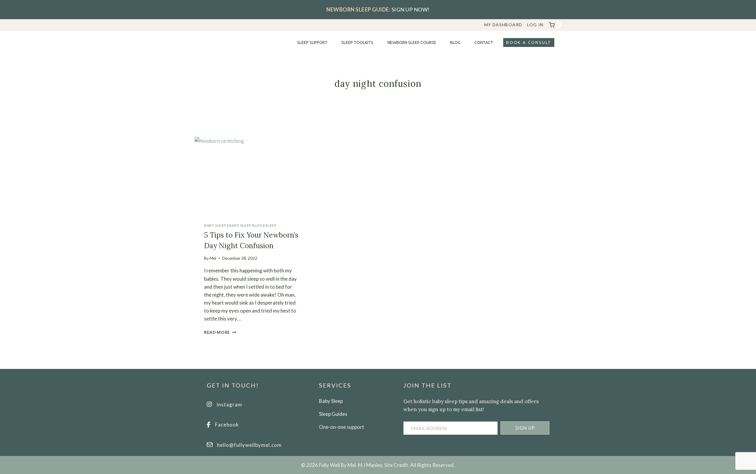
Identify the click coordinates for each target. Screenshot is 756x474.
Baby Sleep (331, 401)
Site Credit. (396, 465)
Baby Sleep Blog (246, 225)
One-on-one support (341, 427)
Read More (220, 332)
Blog (455, 42)
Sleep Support (312, 42)
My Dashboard (503, 24)
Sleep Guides (333, 414)
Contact (483, 42)
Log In (535, 24)
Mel (213, 258)
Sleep (270, 225)
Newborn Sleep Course (411, 42)
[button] (525, 427)
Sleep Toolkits (357, 42)
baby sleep (215, 225)
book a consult (528, 42)
